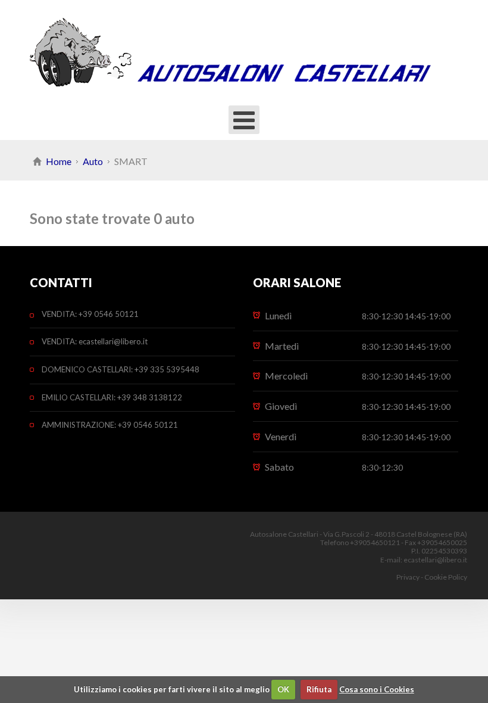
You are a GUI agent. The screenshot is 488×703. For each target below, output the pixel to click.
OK (283, 689)
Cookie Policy (445, 577)
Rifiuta (318, 689)
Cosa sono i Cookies (376, 689)
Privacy (408, 577)
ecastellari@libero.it (435, 559)
